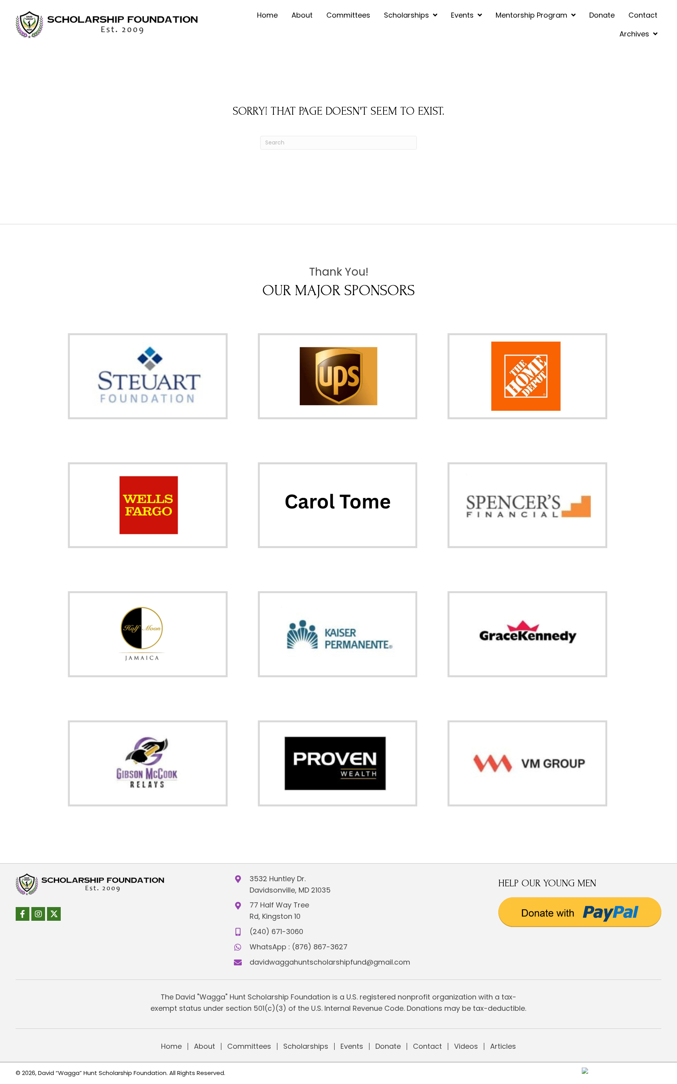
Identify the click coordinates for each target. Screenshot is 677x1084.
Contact (427, 1046)
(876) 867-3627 (320, 947)
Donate (388, 1046)
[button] (22, 914)
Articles (503, 1046)
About (204, 1046)
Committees (249, 1046)
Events (351, 1046)
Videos (466, 1046)
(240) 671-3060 (276, 931)
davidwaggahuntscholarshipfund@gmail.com (330, 962)
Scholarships (305, 1046)
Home (171, 1046)
